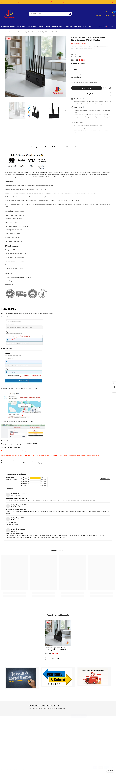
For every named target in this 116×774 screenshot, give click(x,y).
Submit (78, 716)
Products (13, 32)
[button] (5, 110)
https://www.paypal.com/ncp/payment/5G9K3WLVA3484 (20, 444)
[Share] (109, 88)
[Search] (50, 14)
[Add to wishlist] (105, 88)
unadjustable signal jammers (21, 277)
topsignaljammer (82, 52)
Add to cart (86, 88)
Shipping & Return (73, 147)
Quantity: (74, 69)
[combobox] (48, 14)
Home (7, 32)
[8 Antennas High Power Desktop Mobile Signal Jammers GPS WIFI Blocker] (58, 633)
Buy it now (91, 94)
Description (35, 147)
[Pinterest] (90, 751)
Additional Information (53, 147)
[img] (15, 494)
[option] (35, 66)
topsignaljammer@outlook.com (45, 463)
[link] (14, 593)
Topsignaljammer (19, 769)
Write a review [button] (105, 478)
